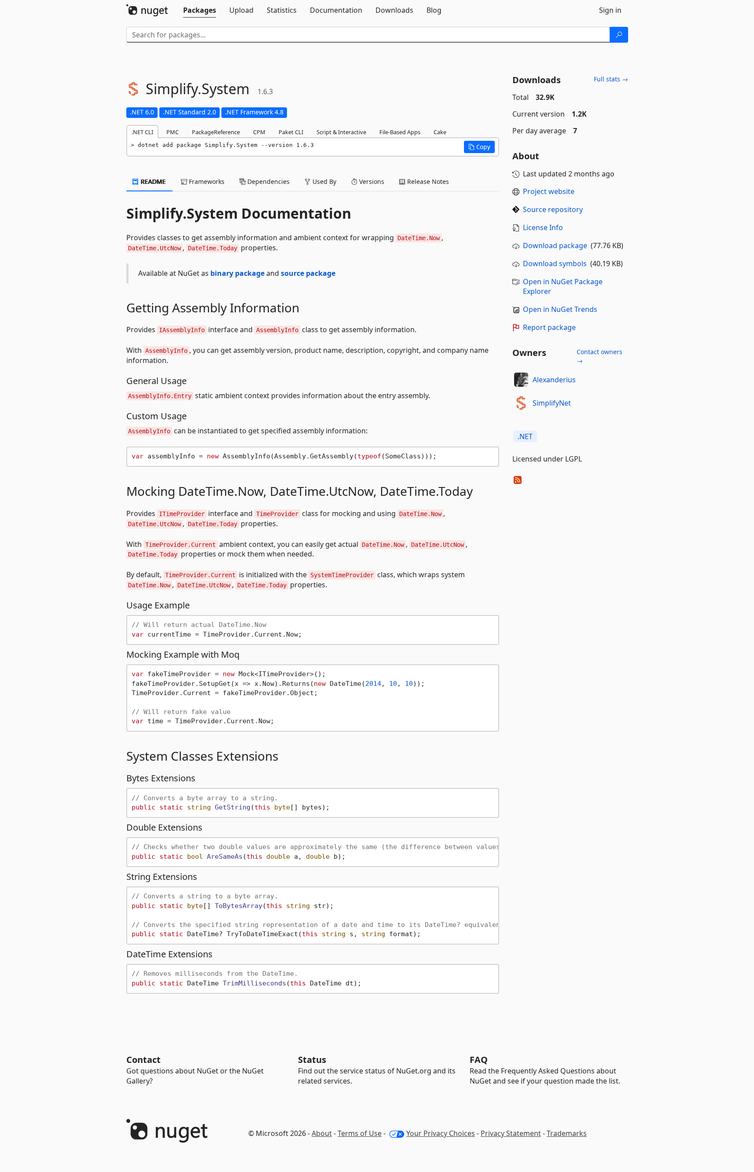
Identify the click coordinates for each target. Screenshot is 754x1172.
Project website (548, 191)
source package (308, 273)
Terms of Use (360, 1133)
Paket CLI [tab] (291, 132)
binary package (237, 273)
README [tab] (152, 181)
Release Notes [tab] (427, 181)
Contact (143, 1060)
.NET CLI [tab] (142, 132)
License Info (543, 227)
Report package (549, 327)
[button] (479, 147)
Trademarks (567, 1133)
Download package (555, 245)
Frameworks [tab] (205, 181)
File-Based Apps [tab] (399, 132)
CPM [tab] (259, 132)
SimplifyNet (552, 403)
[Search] (619, 35)
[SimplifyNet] (521, 403)
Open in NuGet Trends (560, 309)
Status (312, 1060)
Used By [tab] (323, 181)
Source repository (553, 209)
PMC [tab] (172, 132)
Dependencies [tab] (268, 181)
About (322, 1133)
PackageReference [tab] (216, 132)
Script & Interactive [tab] (341, 132)
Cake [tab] (440, 132)
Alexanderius (554, 380)
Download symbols (555, 263)
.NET (525, 436)
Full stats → (611, 79)
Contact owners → (599, 356)
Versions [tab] (370, 181)
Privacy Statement (511, 1133)
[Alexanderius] (521, 380)
